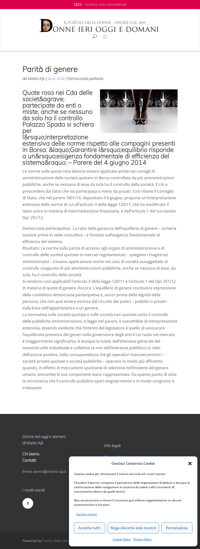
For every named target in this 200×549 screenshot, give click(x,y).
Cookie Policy (122, 539)
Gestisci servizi (86, 514)
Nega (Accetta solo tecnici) (133, 527)
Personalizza (177, 527)
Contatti (29, 460)
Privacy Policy (142, 539)
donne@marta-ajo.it (49, 471)
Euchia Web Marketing (59, 540)
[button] (190, 463)
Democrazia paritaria (85, 78)
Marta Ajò (36, 78)
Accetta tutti (89, 527)
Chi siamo (31, 453)
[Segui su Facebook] (27, 503)
